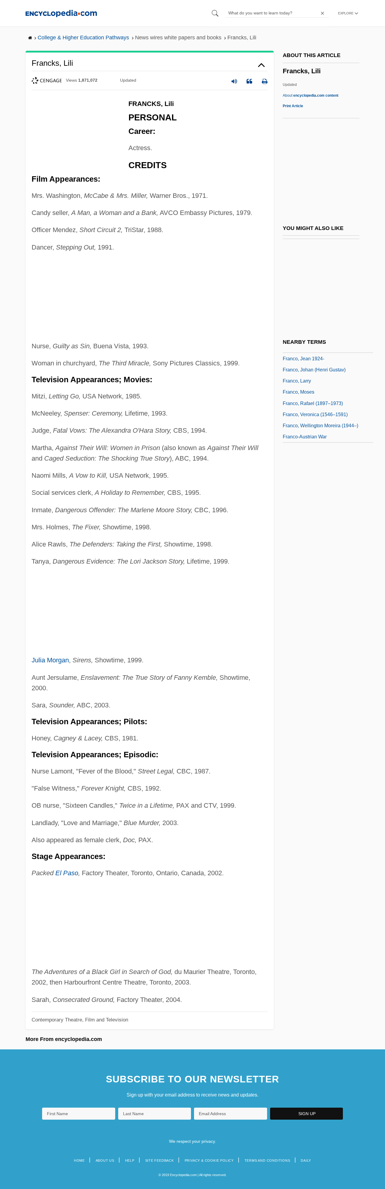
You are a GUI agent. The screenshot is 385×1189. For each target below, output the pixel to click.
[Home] (61, 13)
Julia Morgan (50, 660)
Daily (306, 1160)
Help (129, 1160)
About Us (105, 1160)
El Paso (66, 873)
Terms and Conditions (267, 1160)
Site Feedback (159, 1160)
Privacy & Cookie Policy (209, 1160)
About (310, 95)
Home (79, 1160)
